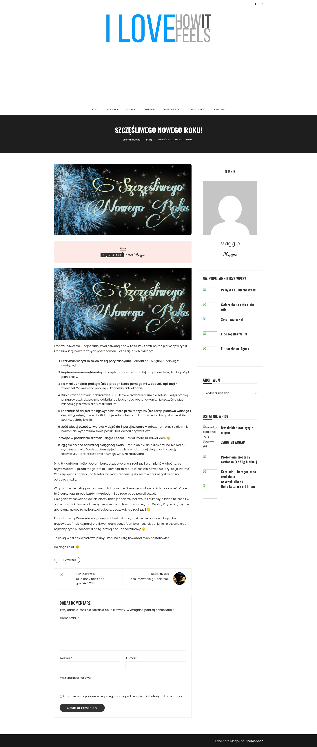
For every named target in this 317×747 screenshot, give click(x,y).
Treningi (149, 109)
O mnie (130, 109)
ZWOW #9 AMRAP (233, 442)
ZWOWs (219, 109)
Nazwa (66, 658)
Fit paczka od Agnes (235, 348)
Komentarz (69, 618)
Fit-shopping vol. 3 (234, 334)
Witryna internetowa (75, 678)
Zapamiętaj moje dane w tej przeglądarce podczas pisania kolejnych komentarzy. (123, 696)
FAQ (94, 109)
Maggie (139, 255)
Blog (123, 248)
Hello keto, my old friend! (238, 486)
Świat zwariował (232, 319)
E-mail (132, 658)
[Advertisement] (158, 70)
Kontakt (112, 109)
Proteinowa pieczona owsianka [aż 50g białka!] (239, 459)
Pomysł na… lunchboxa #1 (238, 290)
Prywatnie (68, 560)
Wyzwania (197, 109)
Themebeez (254, 741)
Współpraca (173, 109)
